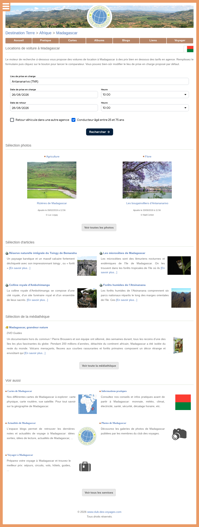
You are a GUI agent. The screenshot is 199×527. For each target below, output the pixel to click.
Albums (99, 40)
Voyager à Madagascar (20, 454)
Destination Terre (20, 33)
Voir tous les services (99, 492)
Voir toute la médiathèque (99, 365)
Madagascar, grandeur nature (28, 327)
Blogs (126, 40)
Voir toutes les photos (99, 227)
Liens (153, 40)
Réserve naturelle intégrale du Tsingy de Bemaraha (43, 253)
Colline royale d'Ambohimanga (29, 284)
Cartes (72, 40)
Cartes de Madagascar (19, 391)
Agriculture (52, 156)
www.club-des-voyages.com (104, 511)
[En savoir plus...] (19, 268)
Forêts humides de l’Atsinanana (124, 284)
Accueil (19, 40)
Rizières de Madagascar (52, 203)
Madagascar (67, 33)
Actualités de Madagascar (21, 423)
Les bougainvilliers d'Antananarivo (147, 203)
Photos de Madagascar (113, 423)
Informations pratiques (114, 391)
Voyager (180, 40)
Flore (148, 156)
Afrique (45, 33)
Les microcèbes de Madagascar (124, 253)
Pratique (45, 40)
